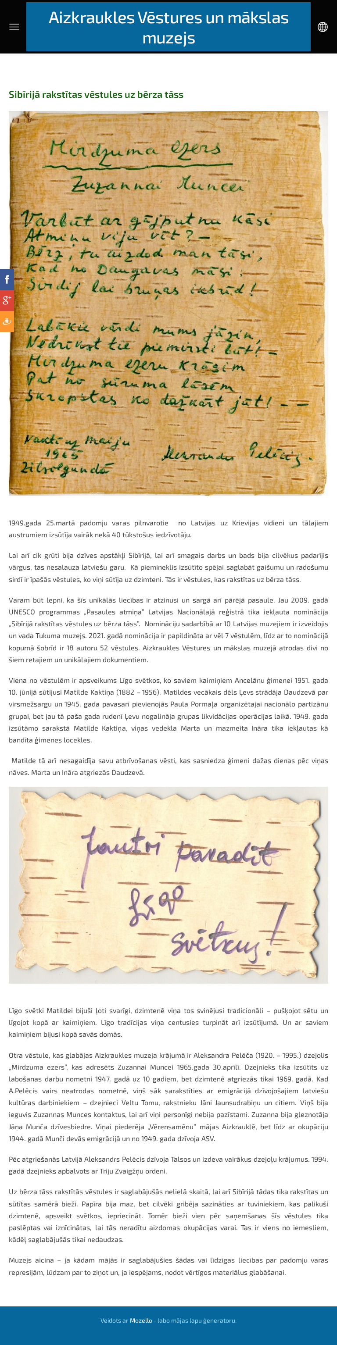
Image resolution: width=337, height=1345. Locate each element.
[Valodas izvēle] (323, 27)
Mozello (141, 1320)
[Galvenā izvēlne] (14, 27)
